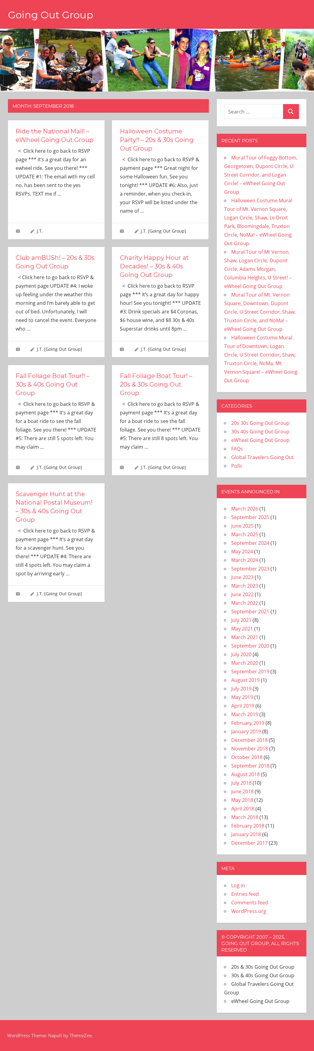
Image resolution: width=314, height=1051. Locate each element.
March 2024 (244, 560)
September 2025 (250, 517)
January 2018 (246, 834)
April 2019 (242, 705)
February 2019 (247, 723)
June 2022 (242, 594)
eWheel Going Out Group (260, 440)
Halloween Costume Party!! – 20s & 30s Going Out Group (156, 140)
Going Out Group (50, 15)
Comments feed (249, 902)
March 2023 (244, 585)
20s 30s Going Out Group (260, 423)
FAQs (237, 448)
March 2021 (244, 637)
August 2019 (245, 680)
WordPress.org (248, 911)
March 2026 (244, 508)
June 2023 (242, 577)
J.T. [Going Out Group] (163, 231)
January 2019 (246, 731)
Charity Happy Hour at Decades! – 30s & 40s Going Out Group (154, 266)
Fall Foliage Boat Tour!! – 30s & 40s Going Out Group (53, 384)
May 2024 (242, 551)
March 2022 (244, 603)
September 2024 (250, 543)
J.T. (40, 231)
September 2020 (250, 645)
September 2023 (250, 568)
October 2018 (246, 757)
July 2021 (241, 620)
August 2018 (245, 774)
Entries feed (245, 894)
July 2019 (241, 688)
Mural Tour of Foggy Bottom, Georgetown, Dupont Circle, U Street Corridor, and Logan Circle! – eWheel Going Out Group (260, 174)
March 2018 (244, 817)
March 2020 (244, 663)
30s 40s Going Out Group (260, 431)
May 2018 (242, 800)
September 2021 (250, 611)
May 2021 (242, 628)
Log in (238, 885)
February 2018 (247, 825)
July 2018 (241, 783)
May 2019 (242, 697)
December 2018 (249, 740)
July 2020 (241, 654)
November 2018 (249, 748)
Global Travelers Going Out (262, 457)
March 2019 (244, 714)
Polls (236, 465)
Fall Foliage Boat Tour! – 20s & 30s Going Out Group (156, 384)
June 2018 (242, 791)
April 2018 (242, 808)
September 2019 (250, 671)
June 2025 (242, 525)
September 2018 (250, 765)
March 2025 (244, 534)
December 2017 (249, 843)
